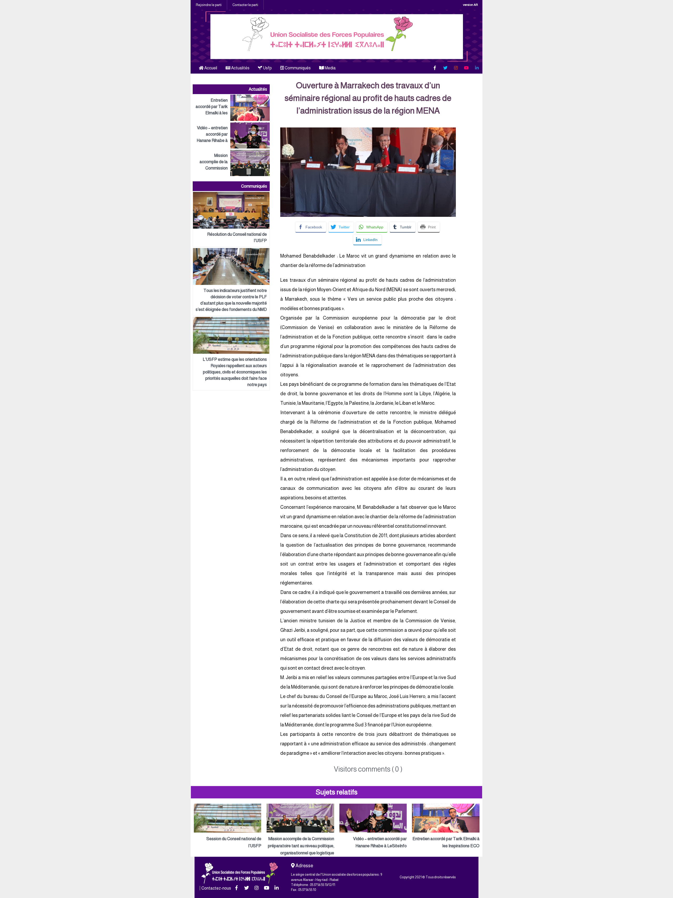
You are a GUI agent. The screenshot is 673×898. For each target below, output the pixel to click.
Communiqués (297, 68)
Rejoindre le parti (209, 5)
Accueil (210, 68)
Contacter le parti (245, 5)
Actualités (239, 68)
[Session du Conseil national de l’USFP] (227, 826)
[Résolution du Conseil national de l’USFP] (231, 219)
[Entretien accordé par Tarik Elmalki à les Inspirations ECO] (231, 108)
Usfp (267, 68)
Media (330, 68)
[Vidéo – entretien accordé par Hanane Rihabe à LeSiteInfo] (231, 135)
